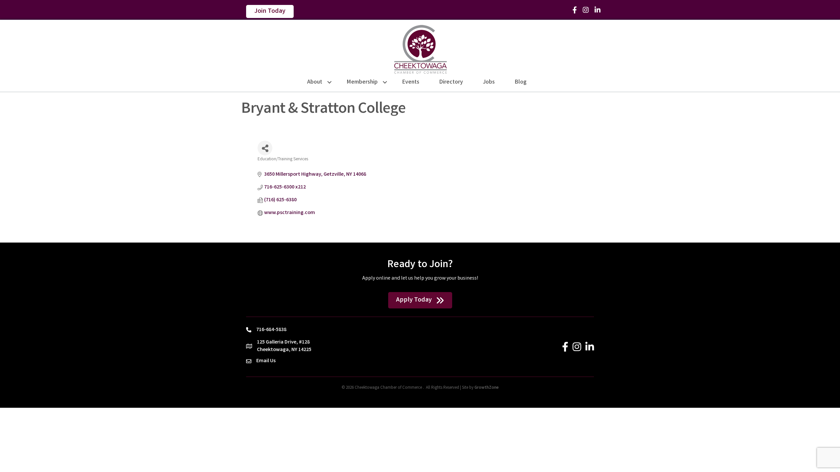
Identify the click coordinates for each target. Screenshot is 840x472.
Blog (521, 82)
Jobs (489, 82)
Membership (362, 82)
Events (410, 82)
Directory (451, 82)
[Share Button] (265, 148)
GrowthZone (486, 388)
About (314, 82)
